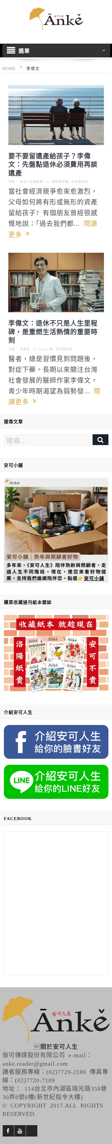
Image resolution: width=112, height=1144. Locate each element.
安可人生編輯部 (31, 181)
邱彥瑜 (25, 349)
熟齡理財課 (60, 181)
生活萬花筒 (79, 181)
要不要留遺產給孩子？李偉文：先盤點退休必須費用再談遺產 (53, 164)
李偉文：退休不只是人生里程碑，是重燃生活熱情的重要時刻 (53, 331)
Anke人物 (46, 349)
